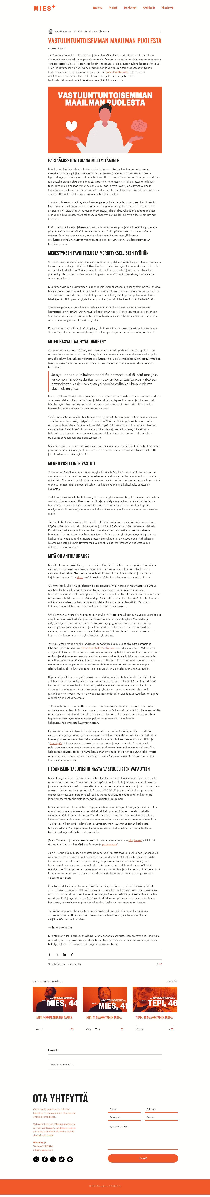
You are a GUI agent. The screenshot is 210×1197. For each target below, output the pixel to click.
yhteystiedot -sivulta (43, 1135)
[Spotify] (70, 1159)
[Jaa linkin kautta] (72, 954)
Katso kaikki (171, 981)
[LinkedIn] (53, 1159)
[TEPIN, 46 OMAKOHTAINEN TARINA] (155, 999)
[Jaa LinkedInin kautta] (64, 954)
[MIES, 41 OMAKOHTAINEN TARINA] (105, 999)
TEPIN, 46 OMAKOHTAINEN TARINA (154, 1017)
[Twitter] (62, 1159)
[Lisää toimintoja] (160, 31)
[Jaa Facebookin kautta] (49, 954)
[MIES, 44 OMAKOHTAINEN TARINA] (55, 999)
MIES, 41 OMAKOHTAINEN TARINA (104, 1017)
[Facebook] (45, 1159)
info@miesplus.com (66, 1127)
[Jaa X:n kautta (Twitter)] (57, 954)
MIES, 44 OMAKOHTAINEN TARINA (54, 1017)
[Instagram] (36, 1159)
